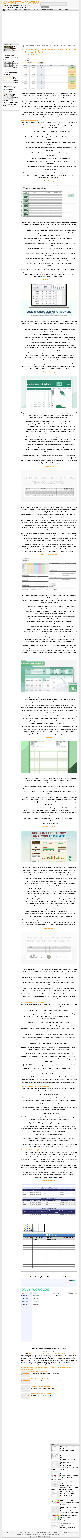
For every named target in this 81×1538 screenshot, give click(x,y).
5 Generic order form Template (69, 1447)
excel (24, 1365)
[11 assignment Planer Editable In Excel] (55, 1459)
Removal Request (64, 9)
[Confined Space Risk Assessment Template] (55, 1486)
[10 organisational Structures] (55, 1504)
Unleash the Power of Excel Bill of (40, 1371)
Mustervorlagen (60, 1534)
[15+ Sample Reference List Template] (55, 1528)
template (28, 1365)
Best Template (36, 1534)
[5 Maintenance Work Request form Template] (55, 1512)
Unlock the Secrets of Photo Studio (41, 1379)
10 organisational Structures (68, 1499)
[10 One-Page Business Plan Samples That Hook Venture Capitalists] (8, 51)
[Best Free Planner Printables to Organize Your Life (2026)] (8, 98)
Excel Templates (30, 45)
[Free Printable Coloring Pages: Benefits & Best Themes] (8, 66)
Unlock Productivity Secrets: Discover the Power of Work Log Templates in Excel (51, 1353)
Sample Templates (58, 1532)
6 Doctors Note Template (67, 1492)
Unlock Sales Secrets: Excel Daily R (41, 1386)
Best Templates (68, 1532)
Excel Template (27, 1534)
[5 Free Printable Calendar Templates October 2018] (55, 1467)
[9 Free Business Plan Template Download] (55, 1476)
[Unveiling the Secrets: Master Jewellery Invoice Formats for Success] (25, 1395)
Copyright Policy (16, 9)
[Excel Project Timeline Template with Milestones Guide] (8, 81)
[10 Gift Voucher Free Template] (55, 1520)
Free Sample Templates (48, 1534)
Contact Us (36, 9)
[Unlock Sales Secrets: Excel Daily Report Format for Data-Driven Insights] (25, 1387)
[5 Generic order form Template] (55, 1451)
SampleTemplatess (21, 3)
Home (8, 9)
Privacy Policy (27, 9)
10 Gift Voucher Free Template (68, 1515)
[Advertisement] (39, 26)
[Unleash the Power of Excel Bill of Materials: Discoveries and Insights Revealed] (25, 1373)
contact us (69, 1364)
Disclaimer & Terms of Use (49, 9)
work (32, 1365)
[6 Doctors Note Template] (55, 1496)
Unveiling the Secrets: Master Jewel (41, 1393)
